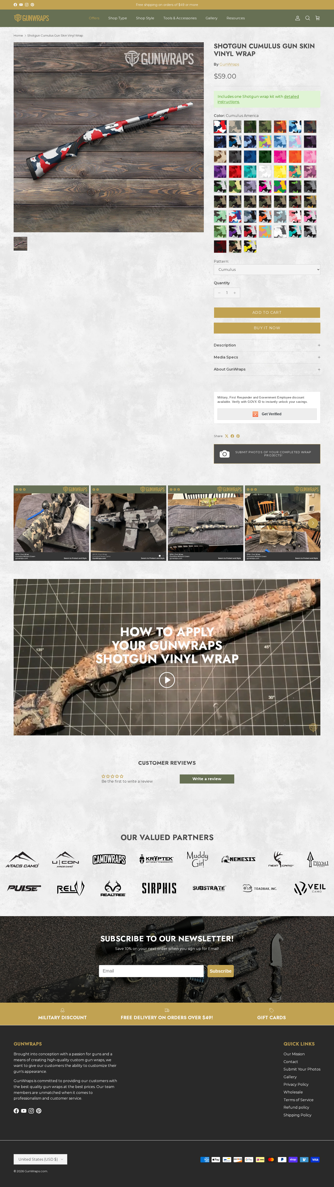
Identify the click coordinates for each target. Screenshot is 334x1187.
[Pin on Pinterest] (238, 436)
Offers (94, 18)
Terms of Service (299, 1100)
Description (225, 345)
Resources (236, 18)
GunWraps (229, 64)
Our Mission (294, 1054)
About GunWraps (230, 369)
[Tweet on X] (226, 436)
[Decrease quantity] (218, 293)
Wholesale (293, 1092)
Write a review (206, 779)
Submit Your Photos (302, 1069)
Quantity (222, 283)
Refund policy (296, 1107)
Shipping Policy (298, 1115)
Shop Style (145, 18)
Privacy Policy (296, 1084)
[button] (167, 680)
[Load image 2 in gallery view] (109, 137)
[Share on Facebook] (232, 436)
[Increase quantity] (236, 293)
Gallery (211, 18)
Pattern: (221, 261)
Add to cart (267, 312)
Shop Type (117, 18)
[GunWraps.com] (31, 18)
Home (18, 35)
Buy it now (267, 328)
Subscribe (221, 971)
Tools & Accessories (180, 18)
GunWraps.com (36, 1171)
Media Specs (226, 357)
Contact (291, 1062)
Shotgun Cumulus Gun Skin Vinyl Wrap (55, 35)
